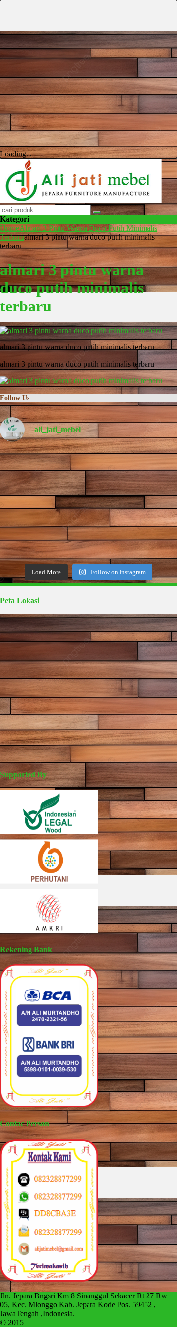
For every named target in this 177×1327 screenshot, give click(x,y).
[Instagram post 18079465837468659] (28, 505)
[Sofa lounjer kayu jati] (88, 539)
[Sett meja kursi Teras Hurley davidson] (148, 505)
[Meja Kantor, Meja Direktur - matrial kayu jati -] (148, 470)
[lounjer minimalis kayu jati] (28, 539)
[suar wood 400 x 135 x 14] (28, 470)
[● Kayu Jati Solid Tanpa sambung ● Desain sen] (88, 470)
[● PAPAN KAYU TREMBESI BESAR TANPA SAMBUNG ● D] (148, 539)
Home (9, 228)
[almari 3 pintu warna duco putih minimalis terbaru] (81, 330)
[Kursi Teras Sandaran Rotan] (88, 505)
